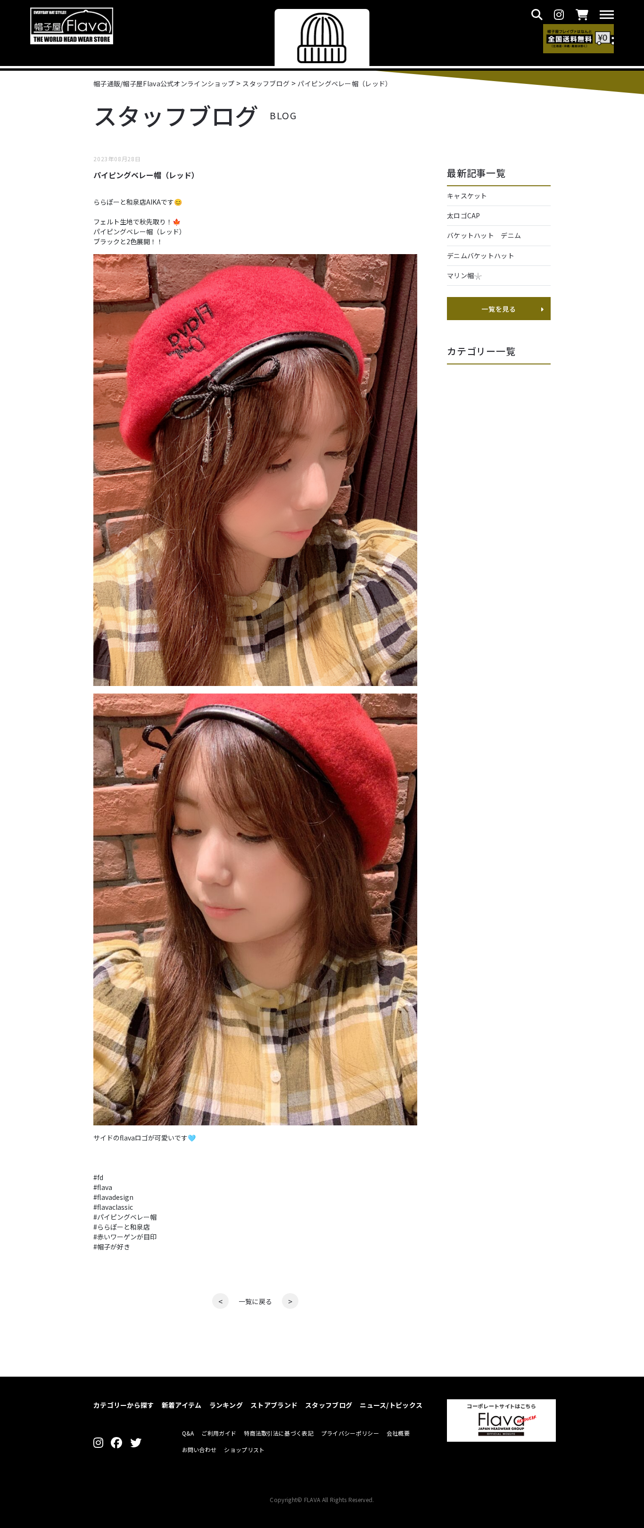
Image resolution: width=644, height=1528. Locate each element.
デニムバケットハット (480, 255)
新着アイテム (182, 1405)
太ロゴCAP (463, 215)
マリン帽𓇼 (464, 275)
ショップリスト (244, 1449)
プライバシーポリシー (350, 1433)
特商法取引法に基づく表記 (279, 1433)
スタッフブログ (328, 1405)
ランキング (226, 1405)
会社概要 (398, 1433)
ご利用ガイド (218, 1433)
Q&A (188, 1433)
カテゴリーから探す (123, 1405)
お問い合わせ (199, 1449)
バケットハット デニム (487, 235)
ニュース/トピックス (391, 1405)
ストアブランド (273, 1405)
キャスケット (467, 195)
